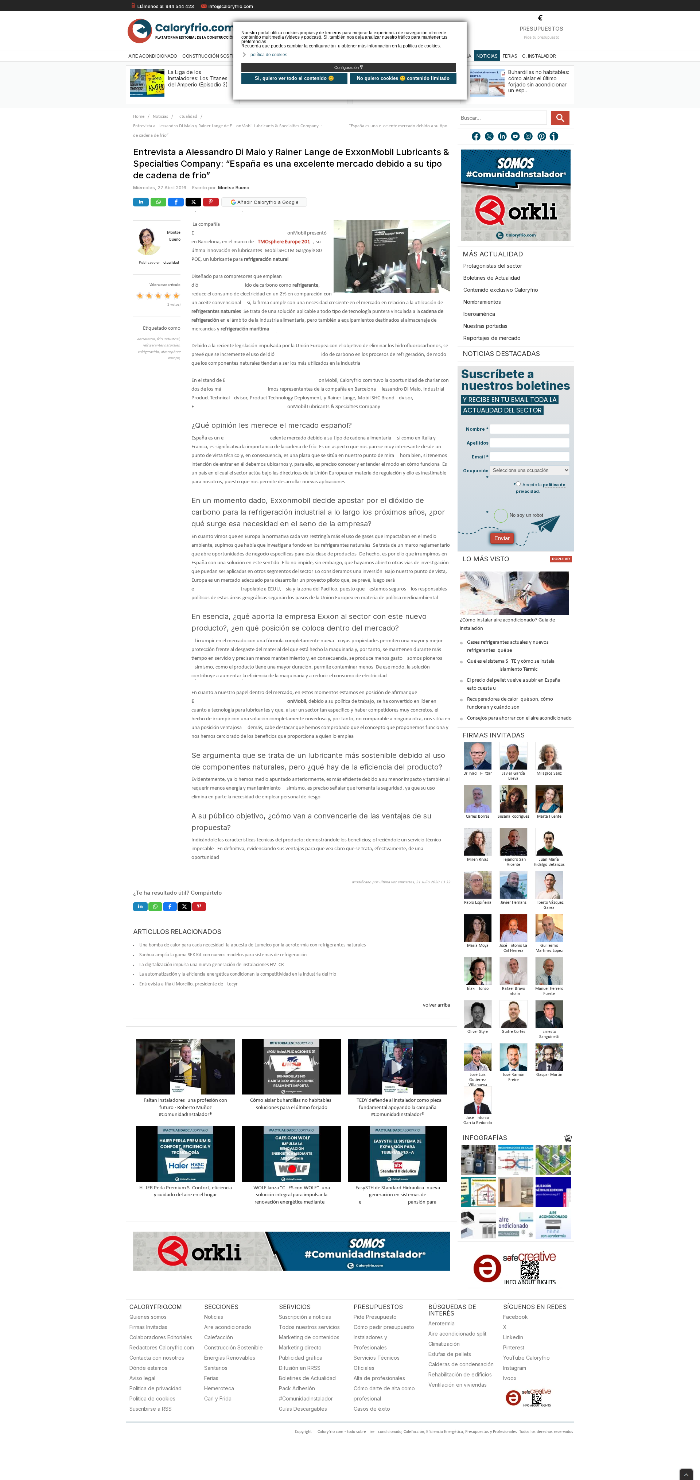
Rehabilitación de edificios (460, 1374)
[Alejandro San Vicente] (513, 844)
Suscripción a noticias (305, 1317)
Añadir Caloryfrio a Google (267, 202)
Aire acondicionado (227, 1327)
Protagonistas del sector (492, 266)
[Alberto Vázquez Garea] (549, 887)
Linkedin (513, 1337)
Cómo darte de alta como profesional (384, 1393)
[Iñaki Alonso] (477, 973)
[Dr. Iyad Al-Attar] (477, 758)
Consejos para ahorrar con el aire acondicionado (519, 718)
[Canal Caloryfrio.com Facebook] (476, 137)
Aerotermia (441, 1323)
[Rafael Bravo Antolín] (513, 973)
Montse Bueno (233, 187)
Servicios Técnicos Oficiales (377, 1363)
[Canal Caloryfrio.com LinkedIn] (503, 137)
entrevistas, (147, 339)
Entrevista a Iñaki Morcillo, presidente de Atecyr (188, 984)
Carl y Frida (218, 1398)
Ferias (510, 56)
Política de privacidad (155, 1388)
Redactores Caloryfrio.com (161, 1347)
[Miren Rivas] (477, 844)
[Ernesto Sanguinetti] (549, 1016)
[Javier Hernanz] (513, 887)
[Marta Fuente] (549, 801)
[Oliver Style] (477, 1016)
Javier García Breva (513, 776)
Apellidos (478, 443)
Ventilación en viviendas (457, 1385)
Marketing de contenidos (309, 1337)
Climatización (444, 1344)
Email (480, 457)
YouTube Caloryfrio (526, 1358)
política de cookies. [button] (269, 54)
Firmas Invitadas (148, 1327)
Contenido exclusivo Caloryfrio (500, 290)
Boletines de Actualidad (491, 278)
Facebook (515, 1317)
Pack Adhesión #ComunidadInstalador (306, 1393)
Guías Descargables (303, 1409)
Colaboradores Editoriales (160, 1337)
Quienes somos (148, 1317)
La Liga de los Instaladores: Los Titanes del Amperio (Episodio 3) (198, 78)
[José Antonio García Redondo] (477, 1102)
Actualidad (186, 116)
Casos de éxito (372, 1409)
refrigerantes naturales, (161, 346)
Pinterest (513, 1347)
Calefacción (218, 1337)
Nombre (477, 429)
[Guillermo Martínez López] (549, 930)
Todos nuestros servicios (309, 1327)
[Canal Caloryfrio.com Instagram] (529, 137)
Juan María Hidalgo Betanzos (549, 862)
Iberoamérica (479, 314)
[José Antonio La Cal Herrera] (513, 930)
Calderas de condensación (461, 1364)
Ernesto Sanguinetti (549, 1034)
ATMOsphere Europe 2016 (284, 242)
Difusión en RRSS (299, 1368)
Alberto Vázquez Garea (549, 905)
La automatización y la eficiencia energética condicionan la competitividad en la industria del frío (237, 974)
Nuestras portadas (485, 326)
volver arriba (436, 1005)
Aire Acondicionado (152, 56)
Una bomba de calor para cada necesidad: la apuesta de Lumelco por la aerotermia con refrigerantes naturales (252, 945)
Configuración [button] (348, 67)
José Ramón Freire (513, 1077)
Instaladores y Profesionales (370, 1342)
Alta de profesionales (379, 1378)
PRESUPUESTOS (541, 28)
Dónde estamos (148, 1368)
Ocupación (476, 474)
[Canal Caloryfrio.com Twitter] (489, 137)
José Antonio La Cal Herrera (513, 948)
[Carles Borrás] (477, 801)
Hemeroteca (219, 1388)
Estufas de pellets (449, 1354)
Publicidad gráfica (300, 1358)
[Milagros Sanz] (549, 758)
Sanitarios (216, 1368)
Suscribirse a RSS (150, 1409)
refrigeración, (149, 352)
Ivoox (510, 1378)
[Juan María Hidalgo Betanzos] (549, 844)
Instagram (514, 1368)
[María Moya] (477, 930)
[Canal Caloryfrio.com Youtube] (516, 137)
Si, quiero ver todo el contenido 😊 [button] (294, 78)
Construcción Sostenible (214, 56)
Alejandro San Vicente (513, 862)
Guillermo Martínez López (549, 948)
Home (138, 116)
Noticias (487, 56)
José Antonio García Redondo (477, 1120)
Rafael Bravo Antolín (513, 991)
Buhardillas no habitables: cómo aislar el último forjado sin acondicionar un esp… (538, 81)
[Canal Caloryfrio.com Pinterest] (542, 137)
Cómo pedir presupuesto (384, 1327)
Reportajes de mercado (492, 338)
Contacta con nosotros (156, 1358)
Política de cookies (152, 1398)
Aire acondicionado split (457, 1333)
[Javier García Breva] (513, 758)
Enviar (502, 538)
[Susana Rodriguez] (513, 801)
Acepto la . (540, 488)
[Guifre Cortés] (513, 1016)
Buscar (560, 118)
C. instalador (539, 56)
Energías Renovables (229, 1358)
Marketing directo (300, 1347)
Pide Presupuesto (375, 1317)
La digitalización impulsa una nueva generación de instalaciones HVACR (211, 965)
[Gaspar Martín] (549, 1059)
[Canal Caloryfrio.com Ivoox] (555, 137)
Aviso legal (142, 1378)
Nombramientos (482, 302)
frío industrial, (168, 339)
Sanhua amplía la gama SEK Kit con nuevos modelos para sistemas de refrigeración (223, 955)
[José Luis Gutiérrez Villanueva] (477, 1059)
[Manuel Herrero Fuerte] (549, 973)
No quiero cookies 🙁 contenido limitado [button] (403, 78)
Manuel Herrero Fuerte (549, 991)
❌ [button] (462, 26)
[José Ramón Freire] (513, 1059)
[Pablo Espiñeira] (477, 887)
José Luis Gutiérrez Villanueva (477, 1080)
